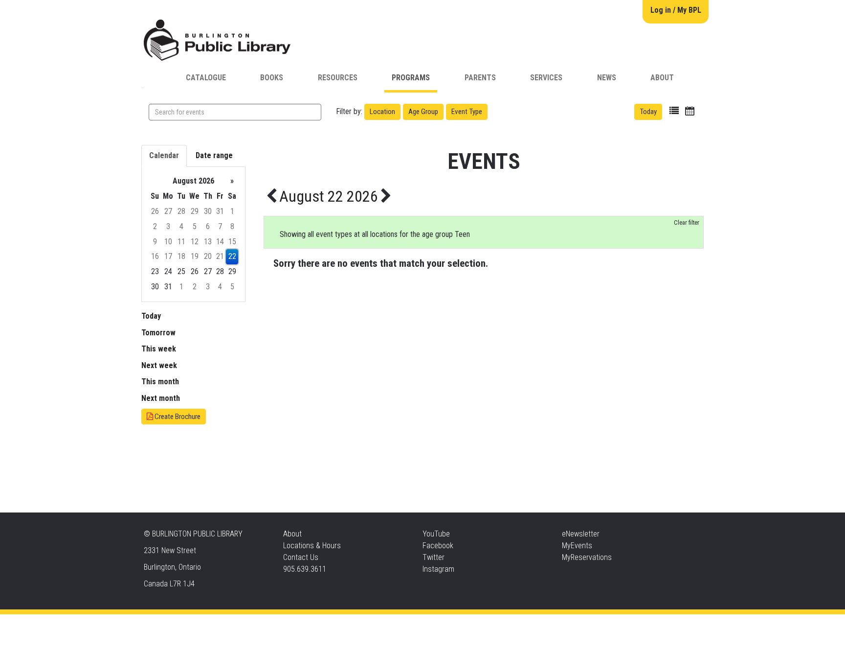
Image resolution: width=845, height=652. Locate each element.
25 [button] (181, 271)
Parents (480, 77)
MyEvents (577, 545)
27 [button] (168, 211)
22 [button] (232, 256)
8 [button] (232, 226)
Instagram (438, 569)
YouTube (436, 533)
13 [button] (208, 241)
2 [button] (155, 226)
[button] (674, 111)
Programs (411, 77)
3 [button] (168, 226)
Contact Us (300, 557)
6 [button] (208, 226)
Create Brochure (176, 416)
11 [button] (181, 241)
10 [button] (168, 241)
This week (158, 348)
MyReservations (587, 557)
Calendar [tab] (164, 155)
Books (271, 77)
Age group (423, 111)
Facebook (437, 545)
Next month (160, 398)
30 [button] (208, 211)
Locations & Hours (312, 545)
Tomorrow (158, 332)
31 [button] (220, 211)
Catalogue (206, 77)
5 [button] (195, 226)
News (606, 77)
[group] (193, 234)
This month (160, 381)
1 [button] (232, 211)
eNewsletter (581, 533)
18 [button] (181, 256)
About (662, 77)
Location (382, 111)
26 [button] (155, 211)
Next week (159, 365)
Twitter (433, 557)
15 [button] (232, 241)
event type (466, 111)
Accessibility (442, 624)
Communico (482, 624)
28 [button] (181, 211)
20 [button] (208, 256)
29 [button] (195, 211)
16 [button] (155, 256)
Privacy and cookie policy (383, 624)
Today (648, 111)
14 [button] (220, 241)
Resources (337, 77)
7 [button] (220, 226)
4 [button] (181, 226)
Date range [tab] (214, 155)
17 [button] (168, 256)
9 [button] (155, 241)
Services (546, 77)
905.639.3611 (304, 569)
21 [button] (220, 256)
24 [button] (168, 271)
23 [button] (155, 271)
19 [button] (195, 256)
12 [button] (195, 241)
